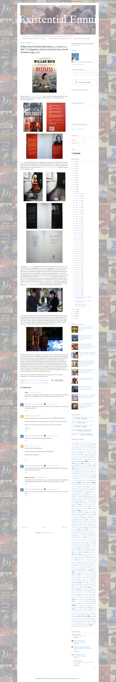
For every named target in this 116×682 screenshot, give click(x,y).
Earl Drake (76, 499)
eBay (82, 499)
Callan (83, 471)
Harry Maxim (76, 525)
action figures (81, 444)
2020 (74, 175)
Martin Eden (91, 557)
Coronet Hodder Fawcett (83, 480)
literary (31, 383)
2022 (74, 171)
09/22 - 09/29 (78, 223)
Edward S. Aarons (86, 501)
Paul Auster (83, 574)
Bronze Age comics (81, 470)
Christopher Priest (87, 475)
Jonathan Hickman (76, 545)
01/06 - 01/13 (78, 295)
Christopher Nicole (76, 475)
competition (74, 478)
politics (88, 579)
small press (90, 601)
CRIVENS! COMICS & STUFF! (81, 647)
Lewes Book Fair (91, 552)
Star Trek (78, 605)
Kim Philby (74, 549)
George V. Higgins (86, 515)
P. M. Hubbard (87, 569)
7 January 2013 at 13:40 (35, 392)
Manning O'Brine (77, 555)
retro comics (77, 586)
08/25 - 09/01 (78, 230)
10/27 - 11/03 (78, 212)
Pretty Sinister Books (78, 654)
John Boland (75, 540)
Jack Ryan (87, 532)
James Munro (80, 535)
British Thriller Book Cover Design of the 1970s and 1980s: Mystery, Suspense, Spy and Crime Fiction (53, 36)
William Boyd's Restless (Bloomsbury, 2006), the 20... (82, 305)
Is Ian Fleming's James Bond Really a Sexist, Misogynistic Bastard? (86, 328)
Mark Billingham (75, 557)
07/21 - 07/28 (78, 242)
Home (44, 527)
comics (89, 477)
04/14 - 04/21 (78, 263)
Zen (90, 626)
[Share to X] (59, 380)
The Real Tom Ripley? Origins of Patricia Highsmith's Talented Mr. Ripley (87, 354)
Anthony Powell (90, 451)
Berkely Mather (79, 457)
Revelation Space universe (88, 586)
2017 (74, 182)
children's (80, 473)
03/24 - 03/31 (78, 269)
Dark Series (91, 484)
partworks (77, 572)
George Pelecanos (88, 514)
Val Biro (91, 621)
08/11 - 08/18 (78, 235)
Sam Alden (83, 596)
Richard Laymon (75, 587)
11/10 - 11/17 (78, 207)
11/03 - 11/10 (78, 210)
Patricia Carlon (85, 572)
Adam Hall (90, 444)
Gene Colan (91, 512)
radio (90, 582)
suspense (93, 607)
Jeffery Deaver (87, 535)
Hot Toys (74, 527)
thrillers (83, 616)
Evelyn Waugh (77, 506)
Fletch (83, 511)
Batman (88, 456)
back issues (74, 456)
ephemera (81, 503)
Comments (76, 143)
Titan (92, 616)
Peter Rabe (74, 579)
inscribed (75, 531)
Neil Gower (85, 567)
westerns (79, 624)
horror (91, 525)
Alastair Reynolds (89, 447)
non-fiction (78, 569)
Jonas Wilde (91, 544)
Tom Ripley (88, 618)
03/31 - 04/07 (78, 267)
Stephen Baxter (76, 607)
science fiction (91, 597)
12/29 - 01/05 (78, 193)
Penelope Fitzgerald (84, 576)
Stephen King (84, 607)
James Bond (87, 534)
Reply (26, 398)
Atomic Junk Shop (78, 661)
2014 (74, 189)
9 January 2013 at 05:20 (52, 466)
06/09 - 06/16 (78, 253)
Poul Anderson (89, 581)
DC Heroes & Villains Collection (80, 489)
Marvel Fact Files (83, 560)
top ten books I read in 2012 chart (30, 283)
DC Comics (90, 488)
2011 (74, 311)
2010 (74, 314)
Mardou (84, 555)
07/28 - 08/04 (78, 240)
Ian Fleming (81, 527)
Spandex (83, 603)
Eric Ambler (90, 503)
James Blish (79, 534)
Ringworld (94, 587)
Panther (76, 570)
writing (86, 626)
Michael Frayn (92, 562)
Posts (75, 140)
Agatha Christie (75, 446)
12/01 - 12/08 (78, 200)
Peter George (91, 577)
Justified (92, 545)
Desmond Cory (81, 493)
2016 (74, 185)
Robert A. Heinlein (84, 592)
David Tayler (82, 488)
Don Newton (91, 494)
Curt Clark (74, 484)
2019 (74, 178)
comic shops (81, 476)
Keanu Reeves (91, 547)
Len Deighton (92, 550)
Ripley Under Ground (84, 589)
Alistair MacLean (75, 449)
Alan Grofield (86, 446)
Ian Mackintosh (90, 527)
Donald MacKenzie (75, 498)
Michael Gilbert (76, 564)
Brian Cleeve (91, 463)
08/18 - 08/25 (78, 233)
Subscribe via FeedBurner (78, 129)
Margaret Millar (91, 555)
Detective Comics (92, 493)
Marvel (73, 559)
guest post (87, 522)
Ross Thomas (75, 596)
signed (94, 599)
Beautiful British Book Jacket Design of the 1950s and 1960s (34, 38)
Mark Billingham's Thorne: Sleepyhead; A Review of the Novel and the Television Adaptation (86, 338)
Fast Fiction (93, 506)
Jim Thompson (89, 537)
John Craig (88, 540)
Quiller (84, 582)
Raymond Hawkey (91, 584)
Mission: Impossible (81, 565)
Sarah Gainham (80, 597)
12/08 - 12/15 (78, 198)
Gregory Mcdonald (90, 520)
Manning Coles (93, 554)
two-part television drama (32, 284)
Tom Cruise (81, 618)
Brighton (91, 465)
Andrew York (81, 451)
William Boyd (45, 383)
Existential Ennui (25, 36)
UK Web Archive (76, 45)
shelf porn (77, 599)
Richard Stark (84, 587)
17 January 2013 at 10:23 (52, 489)
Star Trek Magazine (86, 605)
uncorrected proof (83, 621)
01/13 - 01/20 (78, 292)
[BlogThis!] (57, 380)
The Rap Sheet (77, 634)
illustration (82, 529)
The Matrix (81, 612)
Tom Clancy (74, 618)
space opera (75, 603)
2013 (74, 191)
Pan (95, 569)
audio (84, 454)
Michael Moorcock (87, 564)
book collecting (78, 461)
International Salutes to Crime (79, 636)
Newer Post (24, 527)
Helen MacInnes (84, 525)
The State (89, 612)
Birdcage (92, 459)
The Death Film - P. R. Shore (79, 656)
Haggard (78, 524)
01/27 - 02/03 (78, 288)
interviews (82, 531)
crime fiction (86, 482)
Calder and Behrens (76, 471)
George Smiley (75, 516)
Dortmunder (84, 498)
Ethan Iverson (92, 505)
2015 (74, 187)
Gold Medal (79, 517)
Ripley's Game (83, 591)
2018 (74, 180)
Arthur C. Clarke (84, 452)
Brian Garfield (75, 465)
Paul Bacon (91, 574)
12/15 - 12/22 (78, 196)
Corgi (89, 478)
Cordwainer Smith (82, 478)
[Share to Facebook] (60, 380)
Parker (94, 570)
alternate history (86, 449)
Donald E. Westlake (77, 496)
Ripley (74, 589)
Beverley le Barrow (88, 457)
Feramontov (77, 508)
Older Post (64, 527)
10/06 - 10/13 (78, 219)
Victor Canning (75, 623)
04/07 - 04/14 (78, 265)
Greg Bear (90, 519)
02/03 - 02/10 (78, 286)
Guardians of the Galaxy (77, 522)
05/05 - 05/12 (78, 256)
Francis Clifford (90, 511)
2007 (74, 318)
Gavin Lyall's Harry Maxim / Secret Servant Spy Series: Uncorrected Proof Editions (86, 388)
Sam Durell (89, 596)
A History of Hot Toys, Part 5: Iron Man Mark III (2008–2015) (87, 378)
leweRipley (76, 552)
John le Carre (89, 542)
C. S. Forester (91, 470)
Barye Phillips (81, 456)
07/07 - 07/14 (78, 246)
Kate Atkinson (83, 547)
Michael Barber (75, 562)
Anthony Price (75, 452)
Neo (90, 567)
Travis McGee (87, 619)
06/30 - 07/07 (78, 249)
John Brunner (82, 540)
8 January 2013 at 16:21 (34, 446)
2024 (74, 166)
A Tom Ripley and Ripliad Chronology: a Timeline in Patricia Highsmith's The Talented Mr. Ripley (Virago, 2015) (87, 346)
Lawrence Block (83, 550)
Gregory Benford (80, 520)
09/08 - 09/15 (78, 228)
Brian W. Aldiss (83, 465)
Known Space (93, 549)
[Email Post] (52, 380)
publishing (75, 582)
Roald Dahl (74, 592)
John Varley (74, 544)
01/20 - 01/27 (78, 290)
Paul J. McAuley (75, 576)
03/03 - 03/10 (78, 276)
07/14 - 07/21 (78, 244)
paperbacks (84, 570)
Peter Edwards (83, 577)
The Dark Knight (87, 610)
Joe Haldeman (93, 539)
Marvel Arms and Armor (83, 559)
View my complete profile (78, 64)
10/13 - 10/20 (78, 217)
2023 (74, 169)
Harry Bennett (93, 524)
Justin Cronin (75, 547)
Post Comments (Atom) (47, 532)
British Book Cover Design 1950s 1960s (84, 466)
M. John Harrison (85, 554)
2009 (74, 316)
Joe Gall (86, 539)
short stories (85, 599)
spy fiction (36, 383)
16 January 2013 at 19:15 (41, 477)
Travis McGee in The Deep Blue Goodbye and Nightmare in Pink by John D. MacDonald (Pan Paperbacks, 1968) (87, 363)
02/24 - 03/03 (78, 279)
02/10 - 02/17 (78, 283)
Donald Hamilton (90, 496)
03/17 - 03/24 (78, 272)
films (85, 508)
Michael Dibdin (84, 562)
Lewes (82, 552)
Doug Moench (92, 498)
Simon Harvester (78, 601)
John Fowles (81, 542)
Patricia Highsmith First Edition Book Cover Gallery (60, 38)
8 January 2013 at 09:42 (35, 416)
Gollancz (87, 517)
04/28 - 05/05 (78, 258)
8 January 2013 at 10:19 (52, 435)
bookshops (77, 463)
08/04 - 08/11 (78, 237)
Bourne (85, 463)
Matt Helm (91, 560)
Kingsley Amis (83, 549)
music (88, 565)
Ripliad (92, 591)
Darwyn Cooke (75, 486)
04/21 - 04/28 (78, 260)
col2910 (27, 416)
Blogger (79, 678)
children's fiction (89, 473)
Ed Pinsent (88, 499)
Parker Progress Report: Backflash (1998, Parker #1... (82, 297)
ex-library (85, 506)
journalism (84, 545)
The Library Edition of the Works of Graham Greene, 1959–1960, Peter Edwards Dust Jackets (87, 396)
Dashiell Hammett (86, 486)
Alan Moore (80, 447)
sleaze (84, 601)
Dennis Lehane (85, 491)
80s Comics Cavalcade (83, 442)
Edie (79, 501)
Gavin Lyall (83, 512)
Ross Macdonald (90, 594)
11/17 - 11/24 (78, 205)
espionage (26, 383)
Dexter (74, 494)
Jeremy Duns (80, 537)
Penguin (92, 576)
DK (78, 494)
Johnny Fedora (82, 544)
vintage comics (84, 623)
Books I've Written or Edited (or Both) (82, 38)
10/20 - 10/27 (78, 214)
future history (75, 512)
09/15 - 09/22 (78, 226)
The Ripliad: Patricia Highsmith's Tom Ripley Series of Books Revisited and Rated (87, 371)
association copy (76, 454)
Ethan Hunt (84, 504)
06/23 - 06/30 (78, 251)
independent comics (92, 529)
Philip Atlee (82, 579)
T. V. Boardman (85, 609)
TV (40, 383)
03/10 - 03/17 (78, 274)
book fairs (92, 461)
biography (84, 459)
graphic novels (81, 519)
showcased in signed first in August (49, 167)
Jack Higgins (80, 532)
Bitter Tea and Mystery (79, 641)
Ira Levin (90, 530)
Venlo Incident (57, 324)
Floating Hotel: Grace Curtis (79, 642)
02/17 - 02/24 (78, 281)
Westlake (85, 625)
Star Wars (94, 605)
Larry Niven (75, 550)
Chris (26, 446)
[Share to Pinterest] (62, 380)
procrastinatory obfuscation (35, 96)
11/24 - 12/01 (78, 203)
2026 (74, 162)
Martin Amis (83, 557)
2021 (74, 173)
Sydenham (77, 609)
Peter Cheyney (75, 577)
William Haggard (79, 626)
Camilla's (89, 471)
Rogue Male (81, 594)
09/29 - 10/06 (78, 221)
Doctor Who (84, 494)
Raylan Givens (81, 584)
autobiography (91, 454)
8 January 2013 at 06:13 (52, 404)
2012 (74, 309)
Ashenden (92, 452)
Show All (94, 667)
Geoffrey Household (77, 514)
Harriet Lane (85, 524)
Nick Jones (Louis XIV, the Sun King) (34, 404)
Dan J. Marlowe (82, 484)
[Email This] (55, 380)
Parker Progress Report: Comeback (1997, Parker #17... (82, 301)
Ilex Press (74, 529)
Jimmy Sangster (80, 539)
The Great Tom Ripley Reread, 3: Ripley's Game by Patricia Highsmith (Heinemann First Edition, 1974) (87, 406)
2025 (74, 164)
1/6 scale (73, 442)
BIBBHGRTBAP (75, 459)
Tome (81, 619)
